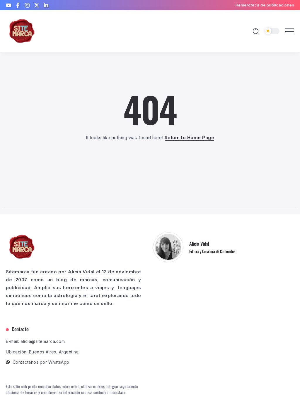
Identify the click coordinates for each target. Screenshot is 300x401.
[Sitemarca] (22, 30)
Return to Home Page (189, 137)
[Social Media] (8, 5)
